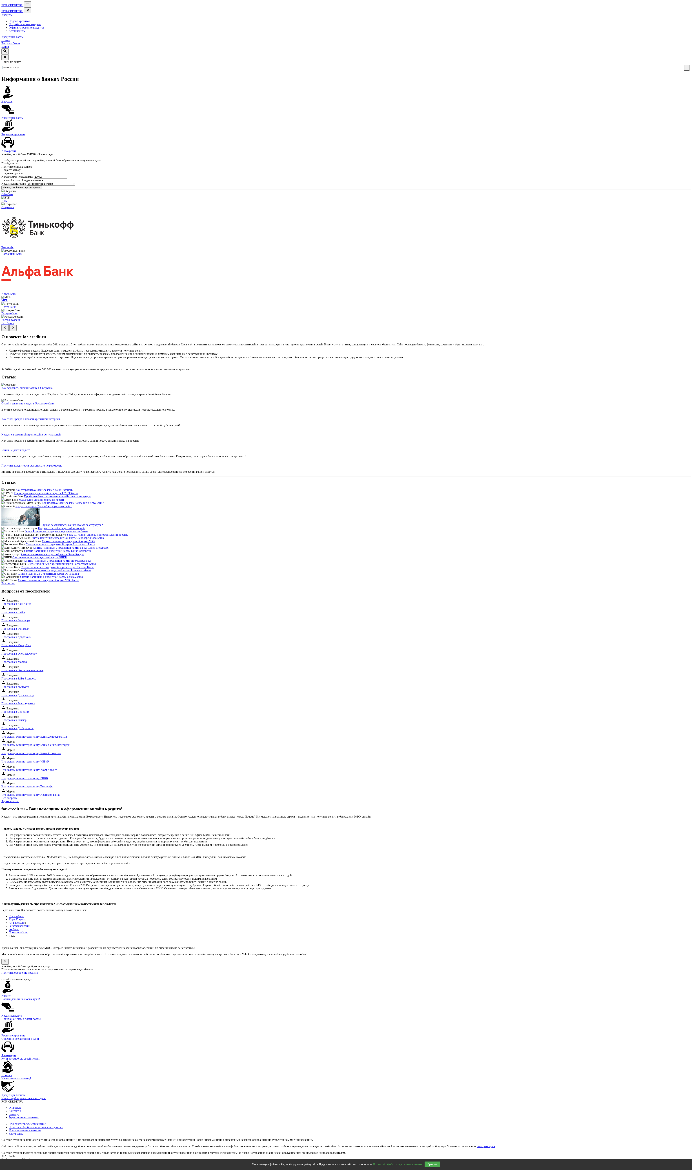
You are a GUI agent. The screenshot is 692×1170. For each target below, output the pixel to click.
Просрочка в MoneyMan (16, 645)
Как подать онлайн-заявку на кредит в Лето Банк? (73, 502)
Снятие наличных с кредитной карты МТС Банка (48, 580)
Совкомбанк (16, 916)
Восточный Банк (11, 253)
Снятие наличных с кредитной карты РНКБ (39, 557)
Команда (14, 1114)
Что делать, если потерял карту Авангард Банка (30, 794)
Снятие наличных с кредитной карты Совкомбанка (51, 576)
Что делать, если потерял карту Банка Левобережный (34, 736)
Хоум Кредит (17, 919)
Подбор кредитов (19, 21)
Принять (432, 1164)
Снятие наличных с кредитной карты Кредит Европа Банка (57, 567)
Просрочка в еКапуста (15, 686)
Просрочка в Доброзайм (16, 637)
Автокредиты (17, 30)
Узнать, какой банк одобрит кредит (22, 187)
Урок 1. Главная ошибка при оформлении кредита (97, 534)
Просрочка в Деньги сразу (17, 695)
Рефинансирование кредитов (27, 27)
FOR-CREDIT (12, 5)
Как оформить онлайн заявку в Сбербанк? (27, 387)
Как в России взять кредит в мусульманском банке (56, 531)
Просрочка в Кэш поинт (16, 603)
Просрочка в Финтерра (15, 620)
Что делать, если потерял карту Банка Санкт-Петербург (35, 744)
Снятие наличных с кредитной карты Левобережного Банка (67, 537)
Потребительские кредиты (25, 24)
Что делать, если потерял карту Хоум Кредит (29, 769)
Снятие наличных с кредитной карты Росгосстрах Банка (61, 563)
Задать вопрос (10, 801)
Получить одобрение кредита (19, 972)
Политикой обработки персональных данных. (398, 1164)
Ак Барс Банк (17, 922)
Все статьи (8, 583)
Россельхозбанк (11, 319)
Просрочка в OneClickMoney (19, 653)
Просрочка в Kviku (13, 612)
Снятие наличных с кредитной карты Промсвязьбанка (57, 560)
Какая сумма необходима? (17, 176)
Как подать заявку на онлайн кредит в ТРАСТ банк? (46, 493)
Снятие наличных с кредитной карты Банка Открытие (57, 550)
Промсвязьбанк (18, 932)
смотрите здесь (486, 1146)
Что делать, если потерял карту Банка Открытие (31, 753)
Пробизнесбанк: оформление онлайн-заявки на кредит (57, 496)
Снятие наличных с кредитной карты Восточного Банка (60, 544)
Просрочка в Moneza (14, 661)
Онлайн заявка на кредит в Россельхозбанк (27, 403)
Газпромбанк (9, 313)
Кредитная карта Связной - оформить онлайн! (43, 506)
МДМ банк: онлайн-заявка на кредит (41, 499)
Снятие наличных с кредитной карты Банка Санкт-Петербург (71, 547)
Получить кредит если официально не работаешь (31, 465)
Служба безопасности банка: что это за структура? (72, 524)
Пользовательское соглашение (27, 1123)
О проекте (15, 1107)
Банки (5, 46)
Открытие (7, 207)
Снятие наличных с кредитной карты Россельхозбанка (57, 570)
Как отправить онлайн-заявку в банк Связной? (44, 489)
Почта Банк (8, 306)
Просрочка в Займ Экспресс (18, 678)
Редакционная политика (24, 1117)
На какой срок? (10, 180)
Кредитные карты (12, 36)
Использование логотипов (25, 1130)
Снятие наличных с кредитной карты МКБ (68, 541)
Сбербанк (7, 194)
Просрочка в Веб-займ (15, 711)
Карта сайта (16, 1133)
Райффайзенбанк (19, 925)
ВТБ (4, 200)
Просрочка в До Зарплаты (17, 728)
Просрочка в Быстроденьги (18, 703)
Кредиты (6, 14)
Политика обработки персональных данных (36, 1127)
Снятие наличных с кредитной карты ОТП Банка (48, 573)
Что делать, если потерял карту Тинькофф (27, 786)
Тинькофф (7, 247)
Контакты (15, 1110)
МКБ (4, 300)
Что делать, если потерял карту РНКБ (24, 778)
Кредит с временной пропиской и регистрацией (31, 434)
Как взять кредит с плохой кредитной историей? (31, 418)
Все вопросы (9, 797)
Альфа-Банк (8, 293)
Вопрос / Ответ (10, 43)
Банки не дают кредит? (15, 450)
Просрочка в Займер (13, 720)
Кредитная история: (13, 183)
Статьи (5, 40)
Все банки (7, 323)
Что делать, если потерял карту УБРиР (25, 761)
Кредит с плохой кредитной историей (61, 528)
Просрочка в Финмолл (15, 628)
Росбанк (14, 929)
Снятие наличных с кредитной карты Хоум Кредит (52, 554)
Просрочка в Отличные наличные (22, 670)
